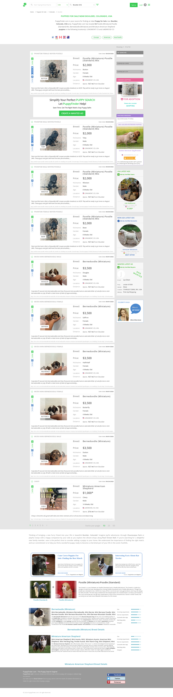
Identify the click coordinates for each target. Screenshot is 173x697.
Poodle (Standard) (40, 600)
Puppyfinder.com (28, 674)
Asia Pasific (118, 37)
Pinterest (117, 682)
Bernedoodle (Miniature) (63, 609)
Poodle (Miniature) (66, 600)
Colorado (52, 12)
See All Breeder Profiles (125, 119)
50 (114, 525)
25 (109, 525)
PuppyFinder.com (29, 672)
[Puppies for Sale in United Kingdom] (64, 37)
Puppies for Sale (41, 12)
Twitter (117, 678)
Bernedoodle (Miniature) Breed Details (86, 629)
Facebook (117, 675)
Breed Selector (38, 679)
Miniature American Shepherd (66, 636)
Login (141, 5)
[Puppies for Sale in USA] (56, 37)
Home (32, 12)
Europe (96, 37)
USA (84, 80)
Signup (133, 5)
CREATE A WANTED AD (72, 113)
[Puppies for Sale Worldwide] (53, 37)
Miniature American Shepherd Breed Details (86, 664)
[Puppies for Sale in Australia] (68, 37)
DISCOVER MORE (63, 573)
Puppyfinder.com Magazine (76, 574)
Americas (107, 37)
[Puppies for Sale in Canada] (60, 37)
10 (104, 525)
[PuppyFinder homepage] (24, 5)
